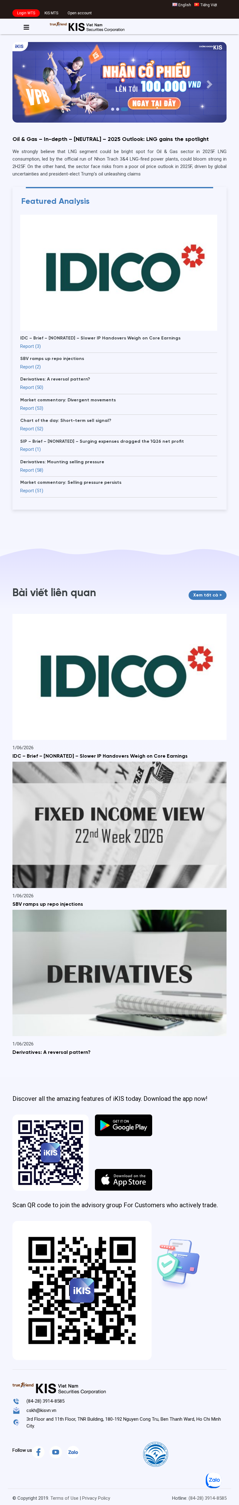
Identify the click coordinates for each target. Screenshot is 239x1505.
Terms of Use (64, 1498)
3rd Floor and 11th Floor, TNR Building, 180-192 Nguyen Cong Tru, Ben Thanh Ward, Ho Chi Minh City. (123, 1422)
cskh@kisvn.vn (41, 1410)
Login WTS (26, 13)
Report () (30, 346)
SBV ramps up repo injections (47, 904)
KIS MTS (51, 13)
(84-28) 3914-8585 (45, 1401)
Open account (80, 13)
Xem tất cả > (207, 595)
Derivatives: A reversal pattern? (51, 1052)
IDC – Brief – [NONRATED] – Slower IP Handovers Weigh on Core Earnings (100, 756)
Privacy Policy (96, 1498)
